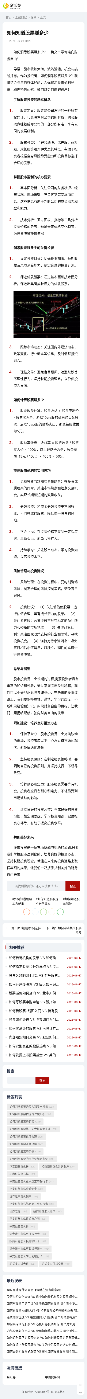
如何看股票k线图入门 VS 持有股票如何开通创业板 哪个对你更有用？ (37, 1011)
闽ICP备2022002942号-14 (38, 1391)
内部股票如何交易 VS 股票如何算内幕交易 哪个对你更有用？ (37, 1037)
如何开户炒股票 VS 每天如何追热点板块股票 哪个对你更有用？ (37, 984)
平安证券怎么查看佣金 (27, 1188)
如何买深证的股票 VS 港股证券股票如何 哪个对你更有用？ (37, 1028)
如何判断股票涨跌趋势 (27, 1144)
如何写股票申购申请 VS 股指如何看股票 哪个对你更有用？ (37, 1002)
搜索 (73, 886)
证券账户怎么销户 (24, 1196)
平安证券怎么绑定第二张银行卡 (32, 1203)
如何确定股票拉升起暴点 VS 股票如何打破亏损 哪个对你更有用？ (37, 967)
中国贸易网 (52, 1377)
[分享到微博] (26, 912)
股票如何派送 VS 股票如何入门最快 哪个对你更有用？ (37, 1019)
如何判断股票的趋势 (25, 1121)
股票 (34, 17)
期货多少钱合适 (22, 1263)
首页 (9, 17)
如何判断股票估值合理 (26, 1136)
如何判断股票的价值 (25, 1151)
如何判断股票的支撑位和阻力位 (32, 1158)
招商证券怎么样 (22, 1174)
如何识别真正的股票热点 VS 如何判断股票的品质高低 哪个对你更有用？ (37, 1046)
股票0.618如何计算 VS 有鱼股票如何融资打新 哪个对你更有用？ (37, 975)
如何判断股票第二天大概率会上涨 (33, 1129)
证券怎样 (18, 1211)
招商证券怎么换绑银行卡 (28, 1241)
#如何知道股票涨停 (71, 901)
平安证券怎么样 (22, 1226)
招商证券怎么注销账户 (59, 1166)
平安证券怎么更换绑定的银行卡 (32, 1181)
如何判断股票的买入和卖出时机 (32, 1106)
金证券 (11, 1377)
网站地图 (60, 1391)
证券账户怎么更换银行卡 (28, 1233)
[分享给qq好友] (35, 912)
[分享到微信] (43, 912)
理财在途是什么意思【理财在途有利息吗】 (35, 1290)
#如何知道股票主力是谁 (22, 901)
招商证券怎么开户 (47, 1211)
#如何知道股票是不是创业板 (47, 901)
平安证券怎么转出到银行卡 (29, 1256)
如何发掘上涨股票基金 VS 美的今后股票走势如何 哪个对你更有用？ (37, 1055)
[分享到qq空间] (52, 912)
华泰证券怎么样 (22, 1166)
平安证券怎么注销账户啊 (28, 1218)
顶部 (80, 1392)
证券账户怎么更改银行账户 (29, 1248)
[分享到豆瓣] (60, 912)
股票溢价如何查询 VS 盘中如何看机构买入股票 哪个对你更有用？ (37, 993)
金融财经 (21, 17)
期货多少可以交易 (56, 1263)
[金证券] (12, 6)
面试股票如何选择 (29, 928)
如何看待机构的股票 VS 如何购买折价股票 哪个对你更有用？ (37, 958)
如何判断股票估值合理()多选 (30, 1114)
